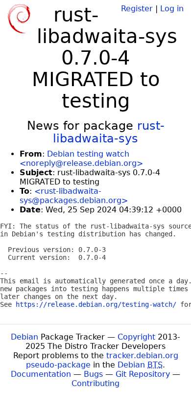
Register (137, 8)
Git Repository (143, 374)
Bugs (93, 374)
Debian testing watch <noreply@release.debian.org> (81, 158)
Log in (172, 8)
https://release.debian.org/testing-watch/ (96, 304)
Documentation (41, 374)
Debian (24, 337)
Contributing (95, 383)
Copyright (136, 337)
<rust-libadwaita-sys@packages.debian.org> (74, 195)
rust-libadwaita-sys (109, 132)
